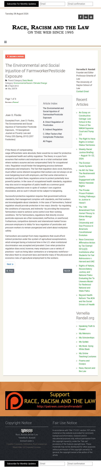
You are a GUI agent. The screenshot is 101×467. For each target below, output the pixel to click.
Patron (15, 102)
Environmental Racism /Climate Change (30, 83)
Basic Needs (28, 80)
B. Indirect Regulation (52, 129)
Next (9, 264)
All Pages (47, 141)
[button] (5, 42)
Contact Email (82, 91)
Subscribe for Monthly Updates (21, 463)
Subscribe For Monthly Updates (21, 4)
